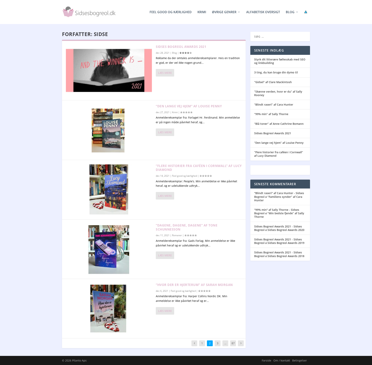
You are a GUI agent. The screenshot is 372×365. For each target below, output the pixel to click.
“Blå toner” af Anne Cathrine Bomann (279, 124)
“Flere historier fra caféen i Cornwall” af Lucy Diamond (199, 168)
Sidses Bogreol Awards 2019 (286, 243)
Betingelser (299, 360)
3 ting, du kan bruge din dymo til (276, 72)
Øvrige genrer (224, 12)
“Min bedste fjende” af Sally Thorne (279, 215)
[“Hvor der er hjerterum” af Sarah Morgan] (109, 308)
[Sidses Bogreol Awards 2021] (109, 70)
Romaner (177, 235)
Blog (290, 12)
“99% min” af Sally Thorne (271, 114)
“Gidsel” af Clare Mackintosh (273, 82)
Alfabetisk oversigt (263, 12)
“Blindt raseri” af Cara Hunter (273, 104)
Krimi (201, 12)
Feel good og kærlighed (171, 12)
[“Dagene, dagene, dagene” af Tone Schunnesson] (109, 249)
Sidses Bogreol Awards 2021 (181, 47)
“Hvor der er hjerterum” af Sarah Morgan (194, 285)
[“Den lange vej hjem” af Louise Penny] (109, 130)
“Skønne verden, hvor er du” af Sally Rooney (278, 93)
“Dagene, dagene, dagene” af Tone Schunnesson (186, 227)
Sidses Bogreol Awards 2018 (286, 256)
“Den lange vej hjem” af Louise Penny (189, 106)
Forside (266, 360)
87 (233, 343)
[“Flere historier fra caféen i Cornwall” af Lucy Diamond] (109, 189)
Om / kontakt (281, 360)
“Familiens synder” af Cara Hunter (278, 198)
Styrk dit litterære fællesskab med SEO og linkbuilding (279, 61)
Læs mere (165, 73)
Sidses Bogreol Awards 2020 (286, 230)
